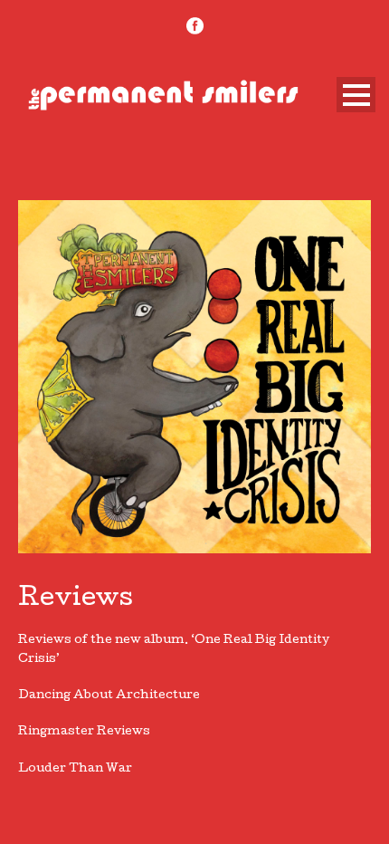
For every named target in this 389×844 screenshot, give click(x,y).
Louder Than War (75, 769)
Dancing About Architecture (109, 696)
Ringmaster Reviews (84, 732)
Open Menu (356, 94)
